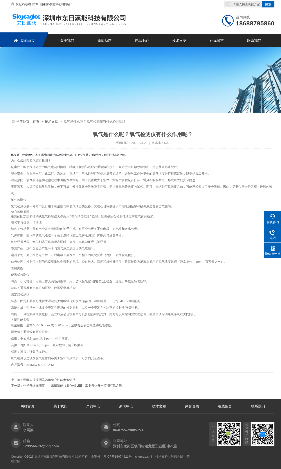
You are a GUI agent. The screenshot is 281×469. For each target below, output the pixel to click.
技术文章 (179, 40)
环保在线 (177, 456)
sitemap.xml (143, 456)
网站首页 (28, 40)
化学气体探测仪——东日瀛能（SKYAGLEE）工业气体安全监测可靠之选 (72, 385)
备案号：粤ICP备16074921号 (111, 456)
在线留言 (217, 40)
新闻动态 (104, 40)
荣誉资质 (192, 406)
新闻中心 (126, 406)
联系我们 (254, 40)
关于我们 (67, 40)
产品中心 (142, 40)
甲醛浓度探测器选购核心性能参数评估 (49, 380)
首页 (36, 121)
